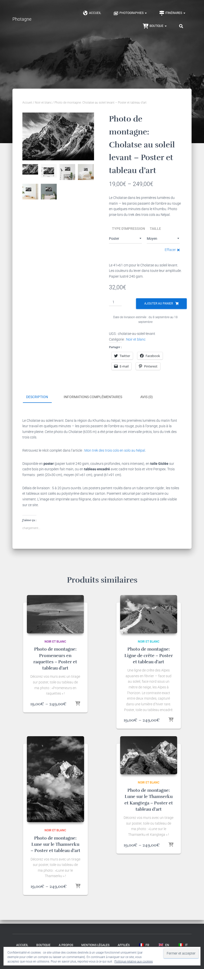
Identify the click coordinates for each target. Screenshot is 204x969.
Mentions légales (95, 945)
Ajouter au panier (158, 303)
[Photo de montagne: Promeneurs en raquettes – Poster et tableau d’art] (55, 614)
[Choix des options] (77, 703)
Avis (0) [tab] (146, 397)
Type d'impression (128, 229)
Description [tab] (37, 397)
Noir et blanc (43, 102)
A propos (66, 945)
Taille (155, 229)
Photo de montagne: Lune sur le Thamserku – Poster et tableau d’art (55, 844)
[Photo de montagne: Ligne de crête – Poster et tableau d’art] (148, 614)
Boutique (157, 26)
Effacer (170, 250)
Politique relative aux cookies (133, 961)
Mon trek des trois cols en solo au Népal (114, 450)
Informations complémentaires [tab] (93, 397)
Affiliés (124, 945)
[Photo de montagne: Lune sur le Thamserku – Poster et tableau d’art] (55, 779)
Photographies (131, 13)
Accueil (95, 13)
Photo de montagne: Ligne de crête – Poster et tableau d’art (148, 655)
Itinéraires (174, 13)
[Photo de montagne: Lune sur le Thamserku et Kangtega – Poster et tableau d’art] (148, 755)
